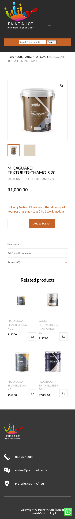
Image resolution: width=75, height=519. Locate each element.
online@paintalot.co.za (31, 470)
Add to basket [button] (32, 336)
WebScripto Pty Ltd (46, 513)
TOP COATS (41, 56)
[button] (62, 85)
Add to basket (41, 223)
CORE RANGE (24, 56)
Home (11, 56)
